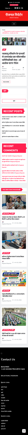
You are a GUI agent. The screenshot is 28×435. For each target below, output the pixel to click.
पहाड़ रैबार (3, 406)
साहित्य (2, 395)
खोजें (4, 91)
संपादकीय (3, 398)
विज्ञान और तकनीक (5, 400)
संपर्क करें (3, 426)
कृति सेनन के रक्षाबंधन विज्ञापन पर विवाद (10, 136)
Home (3, 30)
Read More (6, 82)
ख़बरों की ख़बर (4, 387)
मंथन (2, 389)
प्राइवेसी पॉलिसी (4, 420)
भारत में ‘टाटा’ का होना (6, 156)
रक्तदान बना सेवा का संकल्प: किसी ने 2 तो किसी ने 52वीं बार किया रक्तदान (13, 218)
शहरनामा (3, 408)
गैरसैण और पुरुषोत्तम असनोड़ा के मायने (10, 165)
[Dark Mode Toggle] (24, 431)
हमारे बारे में (3, 429)
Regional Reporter (4, 69)
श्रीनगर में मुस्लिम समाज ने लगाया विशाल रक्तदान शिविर (13, 122)
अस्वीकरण (3, 423)
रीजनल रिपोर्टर (14, 15)
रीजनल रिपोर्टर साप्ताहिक (6, 411)
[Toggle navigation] (14, 23)
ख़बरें (2, 392)
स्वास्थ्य (2, 403)
